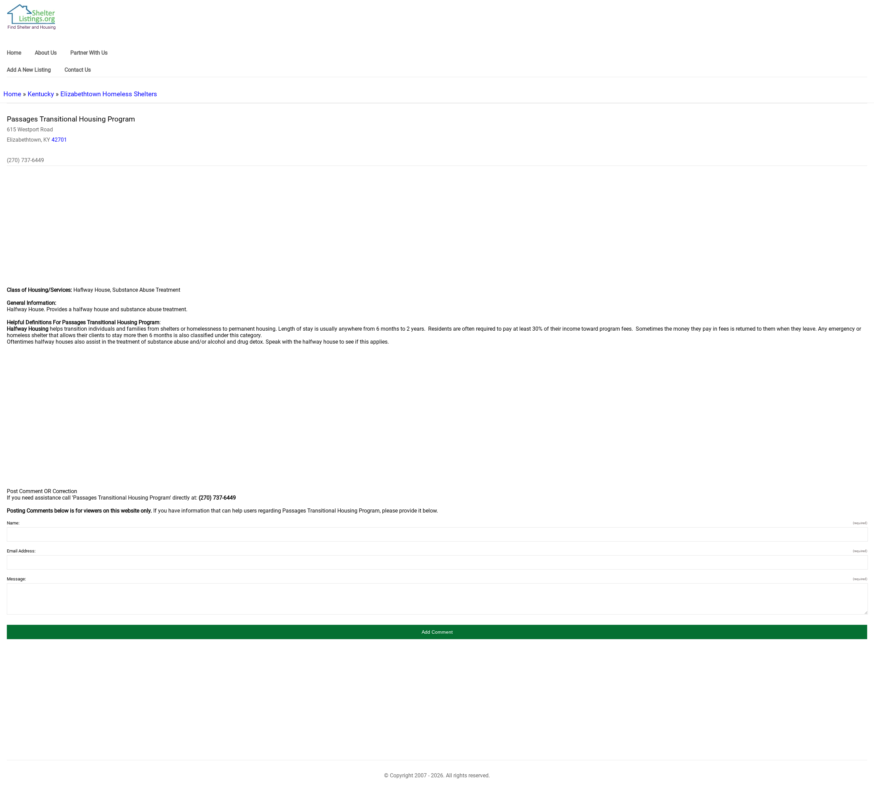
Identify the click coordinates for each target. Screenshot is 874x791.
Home (12, 94)
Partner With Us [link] (89, 52)
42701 (59, 139)
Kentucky (41, 94)
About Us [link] (46, 52)
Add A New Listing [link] (29, 70)
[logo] (31, 17)
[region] (437, 230)
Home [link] (14, 52)
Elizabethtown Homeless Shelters (108, 94)
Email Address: (437, 550)
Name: (437, 523)
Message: (437, 578)
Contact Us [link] (78, 70)
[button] (437, 632)
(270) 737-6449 (25, 160)
